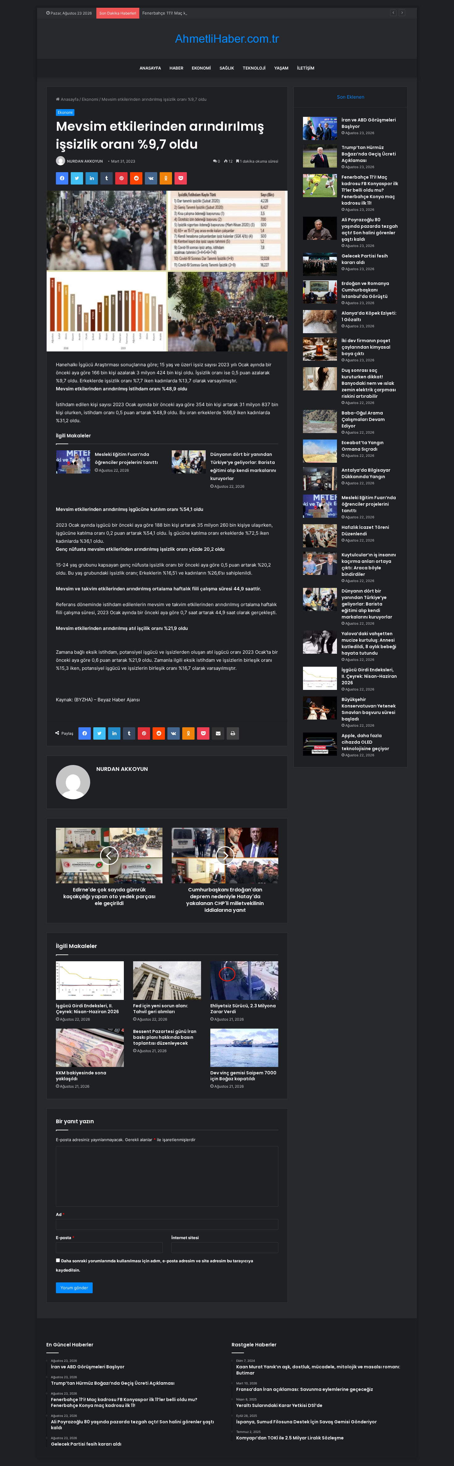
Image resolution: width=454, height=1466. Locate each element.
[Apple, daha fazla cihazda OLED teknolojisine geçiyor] (320, 744)
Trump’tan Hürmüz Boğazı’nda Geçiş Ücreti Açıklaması (369, 154)
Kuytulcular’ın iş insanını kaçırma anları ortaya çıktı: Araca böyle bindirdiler (369, 564)
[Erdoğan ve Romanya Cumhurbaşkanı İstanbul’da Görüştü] (320, 292)
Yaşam (281, 68)
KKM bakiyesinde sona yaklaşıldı (81, 1076)
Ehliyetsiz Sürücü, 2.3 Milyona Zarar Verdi (243, 1009)
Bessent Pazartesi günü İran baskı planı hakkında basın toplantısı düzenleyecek (164, 1037)
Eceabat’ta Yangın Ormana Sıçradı (363, 446)
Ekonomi (201, 68)
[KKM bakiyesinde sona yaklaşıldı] (90, 1048)
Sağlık (227, 68)
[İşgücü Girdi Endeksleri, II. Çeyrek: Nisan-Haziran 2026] (90, 980)
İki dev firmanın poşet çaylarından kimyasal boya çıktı (366, 347)
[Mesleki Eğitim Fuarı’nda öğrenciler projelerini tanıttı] (73, 462)
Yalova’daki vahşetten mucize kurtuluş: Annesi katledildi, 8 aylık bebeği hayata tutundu (369, 643)
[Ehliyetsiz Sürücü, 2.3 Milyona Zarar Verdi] (244, 980)
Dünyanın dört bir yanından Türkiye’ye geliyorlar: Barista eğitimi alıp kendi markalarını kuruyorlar (367, 604)
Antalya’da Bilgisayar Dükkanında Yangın (366, 473)
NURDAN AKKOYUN (85, 161)
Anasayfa (150, 68)
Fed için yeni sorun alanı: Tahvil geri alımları (160, 1009)
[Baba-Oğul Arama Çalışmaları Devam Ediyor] (320, 421)
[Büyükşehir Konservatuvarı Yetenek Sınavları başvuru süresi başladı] (320, 708)
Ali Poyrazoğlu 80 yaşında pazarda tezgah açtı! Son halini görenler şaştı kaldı (370, 229)
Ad (60, 1214)
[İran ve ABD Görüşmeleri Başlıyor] (320, 128)
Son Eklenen (350, 97)
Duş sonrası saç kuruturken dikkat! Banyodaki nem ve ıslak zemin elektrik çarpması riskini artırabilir (369, 383)
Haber (176, 68)
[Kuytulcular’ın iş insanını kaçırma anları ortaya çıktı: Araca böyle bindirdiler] (320, 563)
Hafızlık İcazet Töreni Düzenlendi (365, 530)
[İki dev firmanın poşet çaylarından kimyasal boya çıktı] (320, 349)
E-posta (65, 1237)
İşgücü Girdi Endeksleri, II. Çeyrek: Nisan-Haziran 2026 (87, 1009)
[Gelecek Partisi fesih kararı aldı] (320, 264)
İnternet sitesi (185, 1237)
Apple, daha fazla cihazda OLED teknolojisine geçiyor (365, 742)
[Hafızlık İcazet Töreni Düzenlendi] (320, 535)
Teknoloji (254, 68)
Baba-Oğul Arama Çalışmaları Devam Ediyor (363, 419)
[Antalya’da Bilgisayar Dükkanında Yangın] (320, 478)
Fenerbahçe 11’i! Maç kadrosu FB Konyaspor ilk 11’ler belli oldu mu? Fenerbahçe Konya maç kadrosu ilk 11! (243, 13)
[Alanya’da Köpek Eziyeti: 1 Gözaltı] (320, 321)
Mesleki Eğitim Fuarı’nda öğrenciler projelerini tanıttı (369, 504)
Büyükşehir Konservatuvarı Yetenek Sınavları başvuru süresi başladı (369, 709)
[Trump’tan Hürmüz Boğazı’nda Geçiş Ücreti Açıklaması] (320, 156)
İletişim (305, 68)
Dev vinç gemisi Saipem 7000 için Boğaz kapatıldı (243, 1076)
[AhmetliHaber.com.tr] (227, 38)
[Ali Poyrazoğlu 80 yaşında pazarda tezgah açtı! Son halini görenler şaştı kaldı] (320, 228)
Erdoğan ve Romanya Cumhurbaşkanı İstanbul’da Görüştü (365, 290)
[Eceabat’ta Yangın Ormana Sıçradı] (320, 451)
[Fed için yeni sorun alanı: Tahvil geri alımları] (167, 980)
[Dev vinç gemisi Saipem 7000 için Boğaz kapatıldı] (244, 1048)
